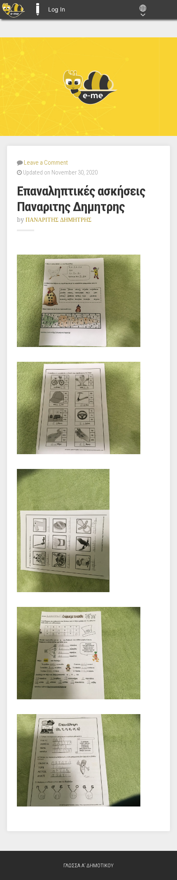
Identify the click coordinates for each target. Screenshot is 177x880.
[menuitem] (13, 9)
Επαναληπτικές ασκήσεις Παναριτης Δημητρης (81, 198)
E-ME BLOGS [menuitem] (37, 9)
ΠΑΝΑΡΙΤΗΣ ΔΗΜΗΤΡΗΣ (58, 219)
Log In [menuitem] (56, 9)
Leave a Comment (46, 162)
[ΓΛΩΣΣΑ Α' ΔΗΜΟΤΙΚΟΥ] (88, 86)
